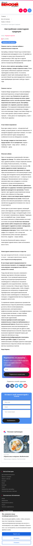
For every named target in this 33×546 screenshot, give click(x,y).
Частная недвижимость (8, 506)
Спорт (3, 487)
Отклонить (16, 542)
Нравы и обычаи (5, 21)
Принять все (16, 534)
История (4, 480)
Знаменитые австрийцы (8, 489)
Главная (3, 16)
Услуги (3, 504)
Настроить (16, 538)
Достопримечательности (8, 474)
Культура (4, 485)
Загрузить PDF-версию (9, 42)
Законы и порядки (6, 476)
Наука (3, 483)
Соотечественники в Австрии (9, 491)
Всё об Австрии (5, 19)
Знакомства (5, 500)
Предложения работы (7, 502)
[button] (4, 442)
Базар (3, 498)
